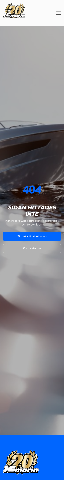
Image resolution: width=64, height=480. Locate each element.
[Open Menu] (58, 13)
